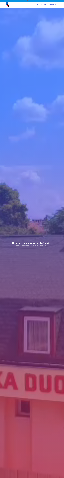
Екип (45, 4)
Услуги (42, 4)
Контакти (56, 4)
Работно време (51, 4)
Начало (38, 4)
